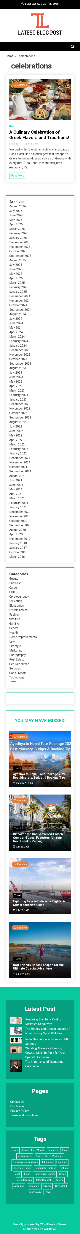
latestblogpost (43, 1180)
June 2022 (16, 431)
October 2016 (18, 552)
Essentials (61, 1162)
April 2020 (16, 534)
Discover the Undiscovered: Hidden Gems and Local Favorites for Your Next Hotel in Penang (38, 837)
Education (15, 601)
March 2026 (17, 229)
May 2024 (15, 327)
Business (15, 583)
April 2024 (16, 332)
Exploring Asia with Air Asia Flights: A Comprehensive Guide (39, 903)
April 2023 (16, 386)
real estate (33, 1186)
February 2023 (18, 395)
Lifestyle (15, 646)
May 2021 (15, 489)
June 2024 (16, 323)
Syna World (61, 1186)
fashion (64, 1168)
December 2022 (19, 404)
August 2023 (17, 368)
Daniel (15, 143)
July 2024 (15, 318)
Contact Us (17, 1102)
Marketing (15, 650)
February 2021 (18, 503)
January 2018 (18, 543)
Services (15, 668)
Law (12, 641)
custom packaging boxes (26, 1162)
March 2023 (17, 390)
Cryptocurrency (19, 596)
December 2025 (19, 242)
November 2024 (19, 300)
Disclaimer (17, 1106)
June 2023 (16, 377)
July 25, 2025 (22, 910)
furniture (14, 619)
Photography (17, 655)
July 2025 (15, 265)
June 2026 (16, 215)
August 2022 (17, 422)
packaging (18, 1186)
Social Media (17, 673)
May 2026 (15, 220)
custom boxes (24, 1156)
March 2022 (17, 444)
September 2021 (20, 471)
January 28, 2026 (24, 783)
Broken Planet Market (33, 1150)
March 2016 (17, 557)
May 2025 (15, 274)
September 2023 (20, 363)
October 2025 (18, 251)
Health (12, 126)
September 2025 (20, 256)
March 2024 (17, 336)
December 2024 (19, 296)
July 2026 (15, 211)
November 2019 (19, 539)
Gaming (14, 623)
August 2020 (17, 530)
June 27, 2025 (22, 974)
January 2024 (18, 345)
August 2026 (17, 206)
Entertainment (18, 610)
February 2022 (18, 449)
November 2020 (19, 516)
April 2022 (16, 440)
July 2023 (15, 372)
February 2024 (18, 341)
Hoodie (62, 1174)
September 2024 (20, 309)
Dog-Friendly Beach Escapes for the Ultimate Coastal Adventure (38, 966)
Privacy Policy (19, 1111)
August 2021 (17, 476)
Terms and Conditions (24, 1115)
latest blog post (25, 1180)
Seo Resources (19, 664)
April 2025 (16, 278)
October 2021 (18, 467)
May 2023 (15, 381)
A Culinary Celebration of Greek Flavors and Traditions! (39, 135)
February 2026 (18, 233)
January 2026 (18, 238)
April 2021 (16, 494)
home (27, 1174)
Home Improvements (23, 637)
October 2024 (18, 305)
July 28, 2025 (22, 846)
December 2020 (19, 512)
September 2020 (20, 525)
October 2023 (18, 359)
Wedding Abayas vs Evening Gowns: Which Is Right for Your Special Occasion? (45, 1052)
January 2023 (18, 399)
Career (13, 587)
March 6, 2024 (30, 143)
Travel (13, 682)
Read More (17, 175)
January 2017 (18, 548)
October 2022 (18, 413)
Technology (16, 677)
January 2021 (18, 507)
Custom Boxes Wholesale (49, 1156)
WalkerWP (50, 1229)
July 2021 (15, 480)
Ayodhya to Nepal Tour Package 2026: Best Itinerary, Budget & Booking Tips (39, 775)
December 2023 (19, 350)
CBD (12, 592)
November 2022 (19, 408)
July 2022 (15, 426)
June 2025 (16, 269)
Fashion (14, 614)
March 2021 (17, 498)
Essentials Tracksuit (45, 1168)
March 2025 (17, 282)
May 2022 (15, 435)
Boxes (15, 1150)
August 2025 (17, 260)
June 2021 (16, 485)
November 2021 (19, 462)
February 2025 (18, 287)
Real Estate (16, 659)
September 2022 (20, 417)
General (14, 628)
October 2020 (18, 521)
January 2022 (18, 453)
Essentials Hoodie (21, 1168)
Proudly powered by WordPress (34, 1224)
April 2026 (16, 224)
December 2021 (19, 458)
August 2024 (17, 314)
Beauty (13, 578)
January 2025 (18, 291)
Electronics (16, 605)
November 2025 (19, 247)
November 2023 (19, 354)
